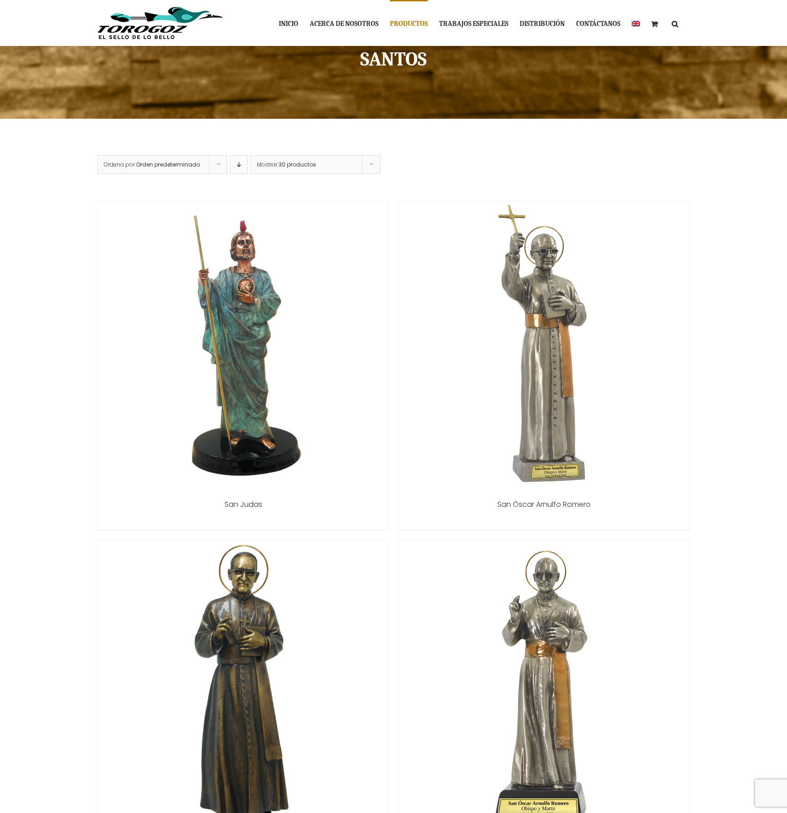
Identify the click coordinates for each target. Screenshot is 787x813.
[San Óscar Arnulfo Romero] (544, 207)
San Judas (243, 504)
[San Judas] (243, 207)
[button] (675, 23)
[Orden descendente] (239, 164)
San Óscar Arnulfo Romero (544, 504)
